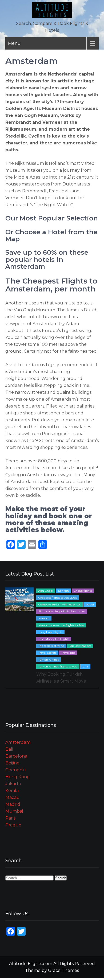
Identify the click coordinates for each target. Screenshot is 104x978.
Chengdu (15, 769)
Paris (10, 818)
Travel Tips (68, 652)
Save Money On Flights (53, 639)
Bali (9, 749)
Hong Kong (17, 776)
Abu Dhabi (45, 590)
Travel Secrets (47, 652)
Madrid (12, 804)
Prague (13, 824)
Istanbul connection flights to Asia (61, 625)
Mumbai (14, 811)
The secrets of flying (51, 646)
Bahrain (63, 590)
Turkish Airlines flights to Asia (57, 666)
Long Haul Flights (50, 632)
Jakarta (13, 783)
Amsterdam (17, 742)
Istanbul (43, 618)
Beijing (12, 762)
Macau (12, 797)
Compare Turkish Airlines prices (59, 604)
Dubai (90, 604)
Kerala (12, 790)
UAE (85, 666)
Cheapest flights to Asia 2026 (57, 597)
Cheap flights (83, 590)
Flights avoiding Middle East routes (61, 611)
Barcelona (16, 756)
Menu (14, 43)
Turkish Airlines (48, 659)
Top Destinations (80, 646)
